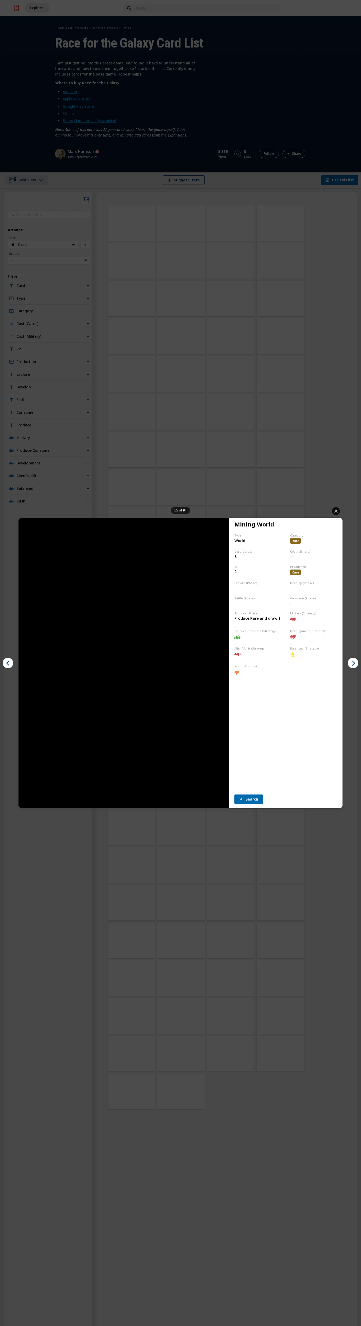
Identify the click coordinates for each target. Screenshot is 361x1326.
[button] (8, 663)
